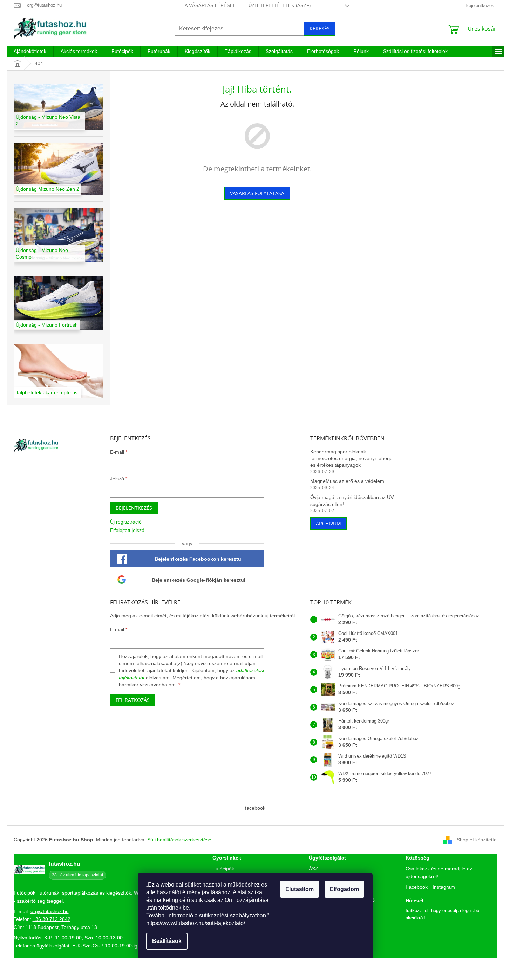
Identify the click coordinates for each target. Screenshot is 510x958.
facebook (255, 808)
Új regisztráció (126, 522)
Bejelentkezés (134, 508)
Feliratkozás (133, 700)
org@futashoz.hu (49, 911)
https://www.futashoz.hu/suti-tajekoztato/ (195, 923)
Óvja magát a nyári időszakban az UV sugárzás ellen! (352, 500)
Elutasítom (299, 889)
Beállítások (167, 941)
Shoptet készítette (477, 839)
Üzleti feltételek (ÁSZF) (280, 5)
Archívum (328, 523)
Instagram (444, 887)
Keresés (320, 28)
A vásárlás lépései (209, 5)
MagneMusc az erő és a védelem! (348, 481)
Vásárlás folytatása (257, 193)
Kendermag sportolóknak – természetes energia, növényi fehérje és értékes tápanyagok (351, 458)
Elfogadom (344, 889)
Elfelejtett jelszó (127, 530)
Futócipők (223, 868)
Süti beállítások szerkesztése (179, 839)
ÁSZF (315, 868)
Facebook (417, 887)
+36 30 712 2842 (51, 919)
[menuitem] (30, 51)
